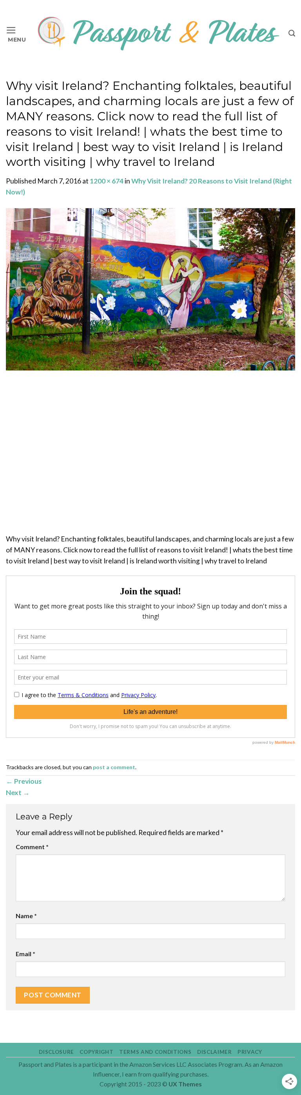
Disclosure (56, 1052)
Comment (32, 846)
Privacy (250, 1052)
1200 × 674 (106, 181)
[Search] (291, 33)
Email (25, 953)
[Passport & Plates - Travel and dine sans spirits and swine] (157, 33)
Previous (24, 781)
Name (26, 915)
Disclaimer (214, 1052)
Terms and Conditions (155, 1052)
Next (18, 792)
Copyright (96, 1052)
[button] (16, 33)
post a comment (114, 767)
